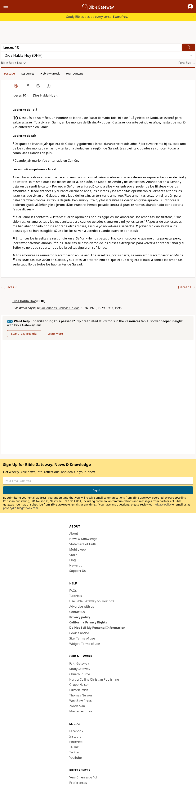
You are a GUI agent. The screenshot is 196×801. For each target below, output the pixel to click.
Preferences (78, 783)
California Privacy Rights (88, 622)
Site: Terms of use (82, 638)
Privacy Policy (163, 504)
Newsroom (77, 565)
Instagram (76, 736)
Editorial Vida (78, 690)
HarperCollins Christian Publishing (94, 679)
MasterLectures (80, 711)
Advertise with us (81, 606)
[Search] (188, 47)
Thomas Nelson (80, 695)
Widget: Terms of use (84, 644)
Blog (72, 560)
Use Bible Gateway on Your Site (91, 601)
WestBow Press (80, 701)
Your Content (74, 73)
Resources (27, 73)
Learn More (55, 333)
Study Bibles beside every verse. (97, 17)
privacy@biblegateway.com (20, 508)
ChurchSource (79, 674)
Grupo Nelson (79, 685)
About (73, 533)
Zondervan (77, 706)
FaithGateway (79, 663)
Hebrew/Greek (50, 73)
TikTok (74, 747)
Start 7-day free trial (24, 333)
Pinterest (75, 742)
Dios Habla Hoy (24, 301)
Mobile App (77, 549)
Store (73, 555)
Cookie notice (79, 633)
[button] (190, 6)
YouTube (75, 758)
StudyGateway (79, 669)
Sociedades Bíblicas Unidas (59, 308)
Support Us (77, 571)
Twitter (74, 752)
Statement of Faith (82, 544)
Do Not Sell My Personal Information (97, 628)
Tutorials (75, 596)
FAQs (73, 590)
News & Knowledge (83, 539)
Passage (9, 73)
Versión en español (83, 777)
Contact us (77, 612)
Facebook (76, 731)
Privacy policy (79, 617)
